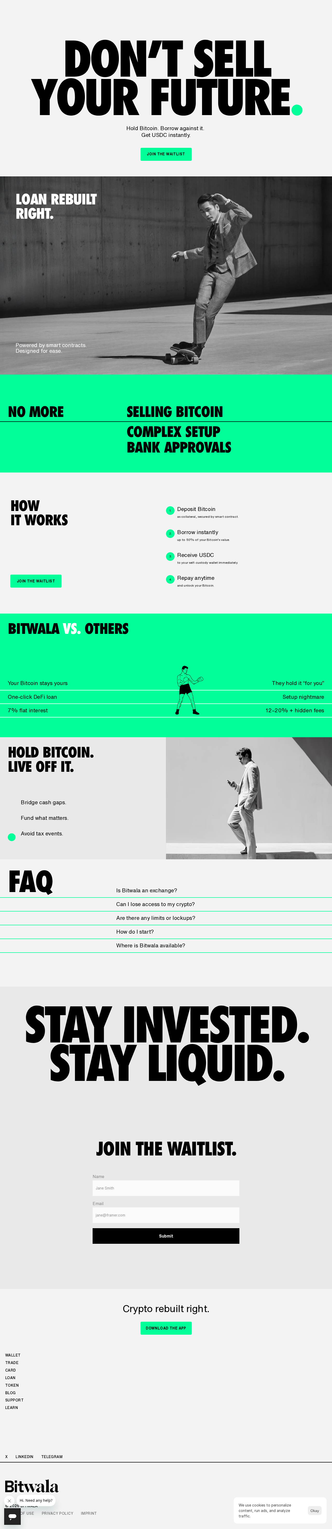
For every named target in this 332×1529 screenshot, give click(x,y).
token (12, 1385)
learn (11, 1408)
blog (10, 1393)
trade (11, 1363)
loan (10, 1378)
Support (14, 1400)
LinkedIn (24, 1457)
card (10, 1370)
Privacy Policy (57, 1513)
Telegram (52, 1457)
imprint (89, 1513)
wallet (13, 1355)
